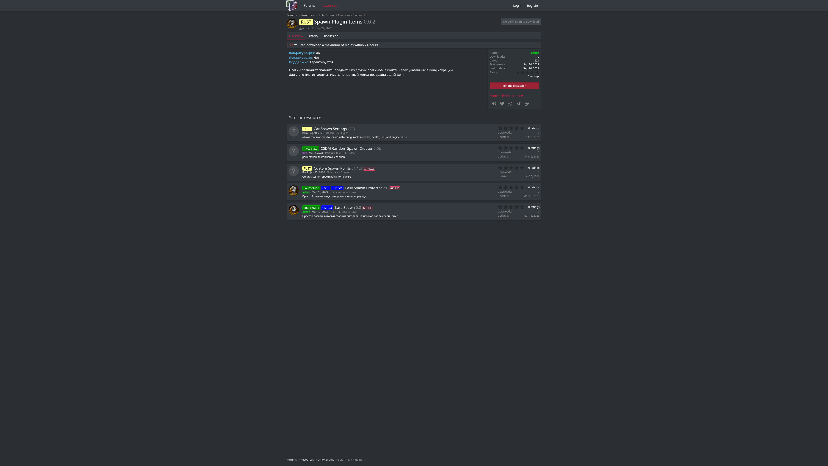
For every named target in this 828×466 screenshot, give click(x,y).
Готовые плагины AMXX (340, 152)
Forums (309, 5)
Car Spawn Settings (330, 128)
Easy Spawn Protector (363, 187)
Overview (296, 36)
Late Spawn (345, 207)
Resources (329, 5)
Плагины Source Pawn (343, 192)
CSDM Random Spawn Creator (347, 148)
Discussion (331, 36)
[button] (340, 5)
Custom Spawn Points (332, 168)
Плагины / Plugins (337, 133)
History (312, 36)
